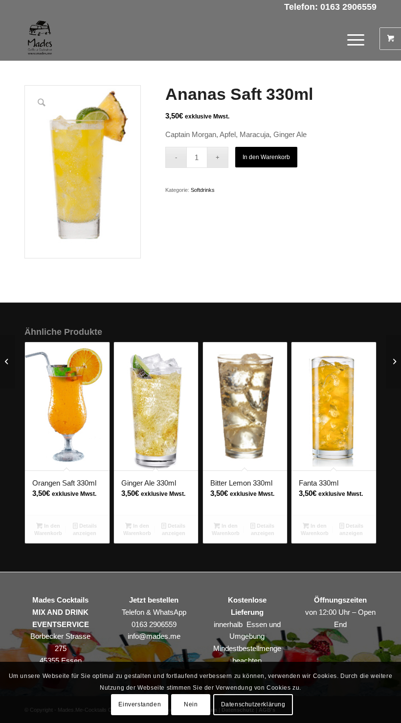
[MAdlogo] (39, 39)
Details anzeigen (85, 529)
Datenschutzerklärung (253, 704)
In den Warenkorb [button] (48, 529)
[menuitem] (357, 39)
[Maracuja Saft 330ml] (393, 362)
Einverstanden (139, 704)
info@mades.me (154, 636)
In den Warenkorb (266, 157)
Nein (191, 704)
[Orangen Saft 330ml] (7, 362)
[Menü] (350, 39)
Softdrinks (203, 190)
